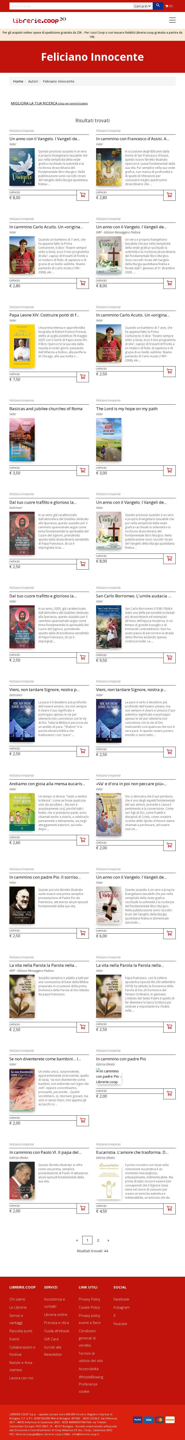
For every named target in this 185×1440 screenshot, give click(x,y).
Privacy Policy (89, 1299)
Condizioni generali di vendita (87, 1338)
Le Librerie (18, 1307)
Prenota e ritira (56, 1322)
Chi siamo (17, 1299)
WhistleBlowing (91, 1376)
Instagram (121, 1307)
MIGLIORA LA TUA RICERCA (49, 103)
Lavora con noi (21, 1377)
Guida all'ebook (56, 1330)
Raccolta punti (20, 1330)
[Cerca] (157, 6)
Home (18, 81)
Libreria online (55, 1314)
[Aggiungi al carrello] (83, 195)
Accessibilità (89, 1368)
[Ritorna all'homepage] (39, 20)
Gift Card (51, 1339)
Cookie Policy (89, 1307)
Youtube (120, 1323)
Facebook (121, 1299)
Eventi (14, 1339)
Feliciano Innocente (21, 131)
